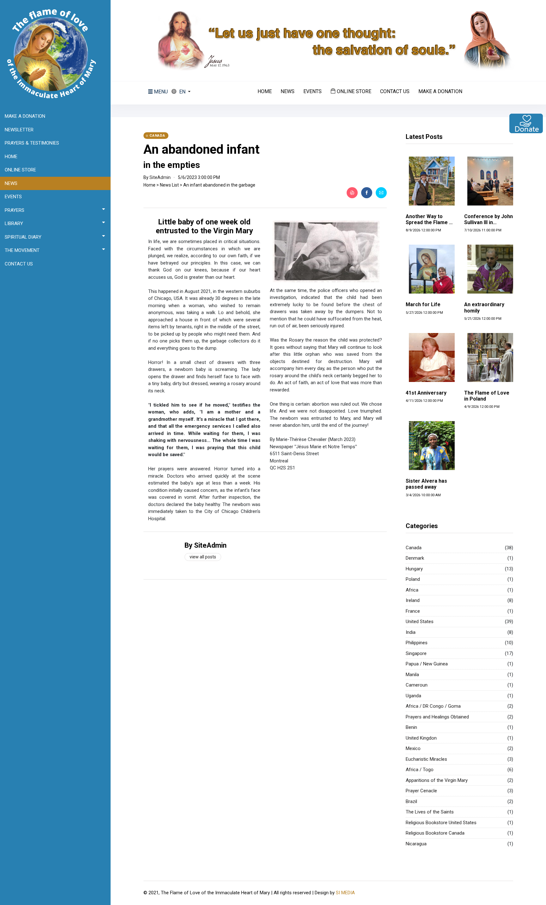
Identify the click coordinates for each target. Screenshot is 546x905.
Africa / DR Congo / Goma (433, 706)
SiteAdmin (160, 177)
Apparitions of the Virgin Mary (437, 780)
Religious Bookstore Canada (435, 833)
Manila (412, 674)
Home (265, 91)
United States (420, 621)
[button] (181, 92)
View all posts (203, 556)
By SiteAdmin (206, 545)
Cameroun (417, 685)
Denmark (415, 558)
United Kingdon (421, 738)
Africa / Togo (420, 769)
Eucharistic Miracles (426, 759)
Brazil (411, 801)
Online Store (353, 91)
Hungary (414, 569)
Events (312, 91)
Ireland (413, 600)
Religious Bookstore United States (441, 822)
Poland (413, 579)
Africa (412, 590)
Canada (414, 548)
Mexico (413, 748)
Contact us (395, 91)
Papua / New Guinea (427, 664)
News (287, 91)
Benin (411, 727)
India (411, 632)
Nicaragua (416, 844)
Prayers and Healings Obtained (437, 717)
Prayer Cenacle (421, 791)
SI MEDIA (345, 893)
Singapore (416, 653)
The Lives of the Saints (430, 812)
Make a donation (440, 91)
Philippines (417, 643)
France (413, 611)
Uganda (413, 696)
